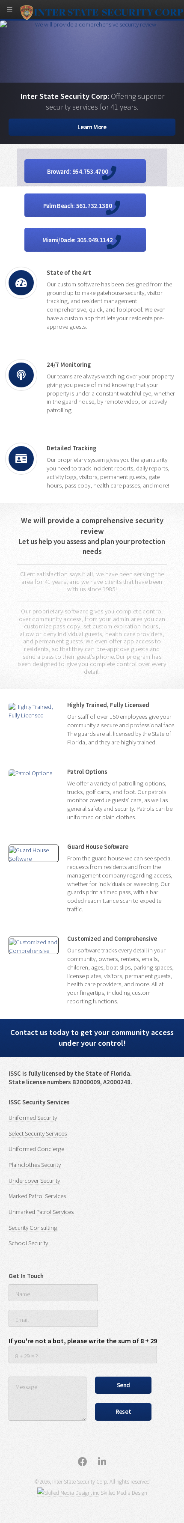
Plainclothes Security (35, 1165)
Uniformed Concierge (36, 1149)
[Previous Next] (34, 854)
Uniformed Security (33, 1117)
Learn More (91, 127)
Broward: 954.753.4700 (78, 172)
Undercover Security (34, 1180)
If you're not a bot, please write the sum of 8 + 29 (83, 1340)
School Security (28, 1243)
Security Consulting (33, 1227)
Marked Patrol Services (37, 1196)
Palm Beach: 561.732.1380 (78, 206)
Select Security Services (38, 1133)
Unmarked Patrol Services (41, 1212)
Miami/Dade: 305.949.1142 (78, 240)
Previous (6, 38)
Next (177, 38)
